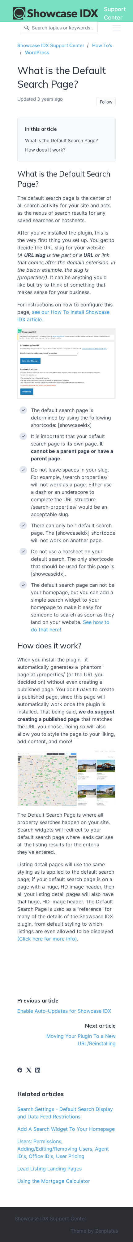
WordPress (37, 52)
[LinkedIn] (37, 1071)
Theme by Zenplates (94, 1231)
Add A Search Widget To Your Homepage (66, 1129)
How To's (102, 45)
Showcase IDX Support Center (50, 45)
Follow (106, 101)
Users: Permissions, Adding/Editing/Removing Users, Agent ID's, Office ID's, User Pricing (63, 1148)
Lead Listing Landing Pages (49, 1168)
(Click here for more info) (47, 939)
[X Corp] (28, 1071)
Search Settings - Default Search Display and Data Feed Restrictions (65, 1113)
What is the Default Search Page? (61, 140)
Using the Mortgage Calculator (53, 1181)
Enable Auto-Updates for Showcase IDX (64, 1011)
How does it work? (45, 150)
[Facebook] (19, 1071)
